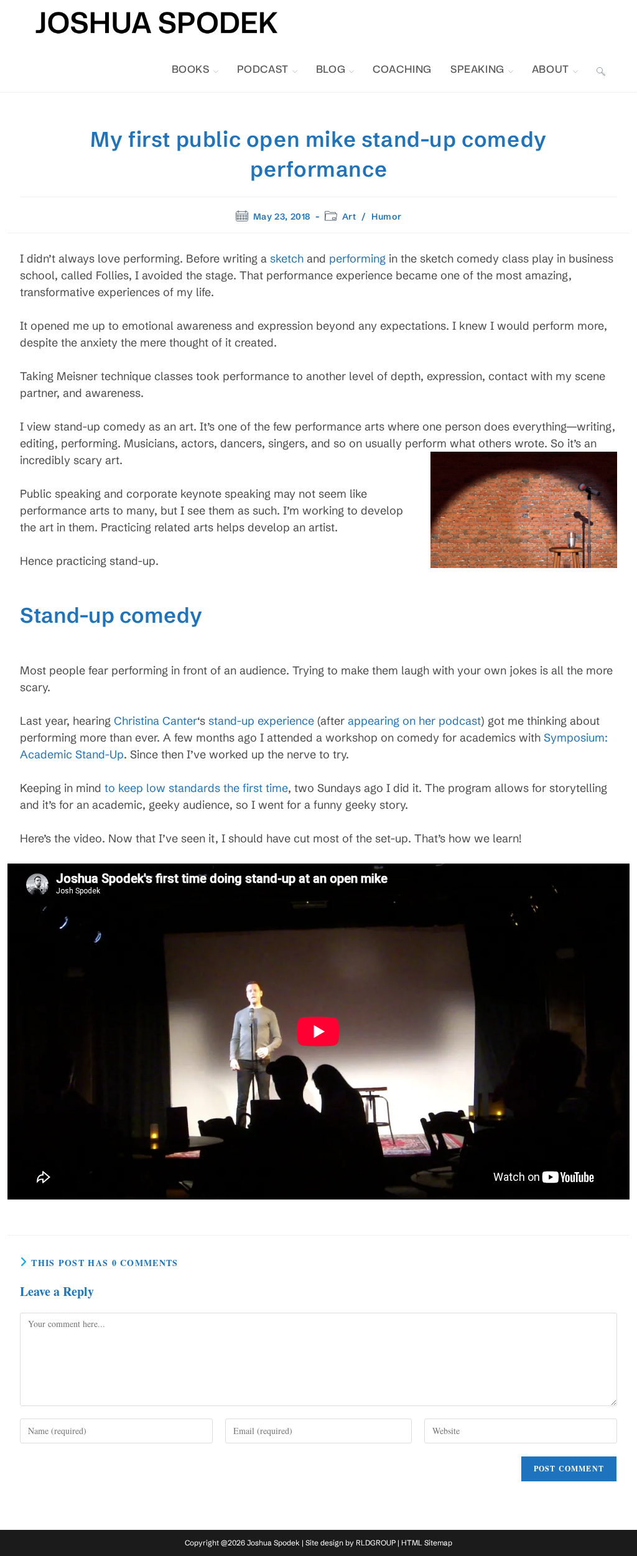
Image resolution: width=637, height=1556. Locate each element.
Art (349, 216)
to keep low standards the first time (196, 788)
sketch (287, 258)
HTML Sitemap (426, 1542)
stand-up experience (261, 721)
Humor (386, 216)
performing (357, 258)
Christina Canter (155, 721)
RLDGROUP (376, 1542)
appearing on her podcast (414, 721)
